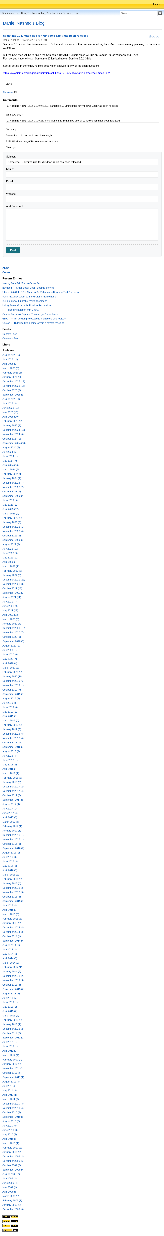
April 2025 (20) (10, 416)
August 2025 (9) (11, 399)
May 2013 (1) (9, 1006)
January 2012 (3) (11, 1064)
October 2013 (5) (11, 984)
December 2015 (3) (13, 888)
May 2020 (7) (9, 659)
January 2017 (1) (11, 830)
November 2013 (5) (13, 980)
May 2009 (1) (9, 1187)
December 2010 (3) (13, 1103)
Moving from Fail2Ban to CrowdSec (21, 283)
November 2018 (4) (13, 738)
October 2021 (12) (12, 588)
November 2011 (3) (12, 1068)
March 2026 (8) (10, 368)
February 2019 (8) (12, 725)
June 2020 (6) (10, 654)
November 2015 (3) (13, 892)
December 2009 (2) (13, 1156)
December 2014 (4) (13, 927)
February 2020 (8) (12, 672)
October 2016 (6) (11, 843)
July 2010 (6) (9, 1125)
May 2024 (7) (9, 460)
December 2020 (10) (13, 628)
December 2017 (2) (13, 786)
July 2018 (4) (9, 755)
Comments (8, 92)
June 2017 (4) (10, 813)
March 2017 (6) (10, 821)
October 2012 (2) (11, 1033)
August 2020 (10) (11, 645)
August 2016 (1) (11, 852)
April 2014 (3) (9, 958)
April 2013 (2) (9, 1011)
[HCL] (10, 1216)
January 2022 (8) (11, 575)
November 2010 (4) (13, 1108)
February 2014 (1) (12, 967)
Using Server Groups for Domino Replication (26, 305)
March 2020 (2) (10, 667)
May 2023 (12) (10, 504)
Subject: (11, 156)
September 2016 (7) (13, 848)
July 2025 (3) (9, 403)
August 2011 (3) (11, 1081)
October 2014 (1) (11, 936)
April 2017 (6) (9, 817)
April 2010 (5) (9, 1139)
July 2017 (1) (9, 808)
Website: (11, 193)
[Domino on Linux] (10, 1221)
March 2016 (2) (10, 874)
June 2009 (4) (10, 1183)
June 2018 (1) (10, 760)
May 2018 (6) (9, 764)
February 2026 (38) (12, 372)
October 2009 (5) (11, 1165)
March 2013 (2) (10, 1015)
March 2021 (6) (10, 619)
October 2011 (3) (11, 1072)
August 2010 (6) (11, 1121)
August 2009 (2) (11, 1174)
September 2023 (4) (13, 496)
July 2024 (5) (9, 452)
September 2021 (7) (13, 592)
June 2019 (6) (10, 707)
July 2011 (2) (9, 1086)
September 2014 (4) (13, 940)
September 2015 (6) (13, 901)
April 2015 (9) (9, 910)
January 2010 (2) (11, 1152)
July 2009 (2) (9, 1178)
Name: (10, 169)
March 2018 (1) (10, 773)
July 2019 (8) (9, 703)
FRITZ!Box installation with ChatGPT (22, 309)
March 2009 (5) (10, 1196)
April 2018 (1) (9, 769)
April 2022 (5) (9, 562)
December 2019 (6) (13, 681)
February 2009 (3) (12, 1200)
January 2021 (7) (11, 623)
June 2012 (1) (10, 1046)
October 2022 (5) (11, 535)
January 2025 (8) (11, 425)
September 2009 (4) (13, 1169)
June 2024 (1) (10, 456)
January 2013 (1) (11, 1024)
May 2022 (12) (10, 557)
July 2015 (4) (9, 905)
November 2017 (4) (13, 791)
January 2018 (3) (11, 782)
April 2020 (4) (9, 663)
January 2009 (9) (11, 1205)
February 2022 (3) (12, 570)
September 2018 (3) (13, 747)
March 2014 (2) (10, 962)
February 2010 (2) (12, 1147)
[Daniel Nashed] (10, 1229)
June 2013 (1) (10, 1002)
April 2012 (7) (9, 1050)
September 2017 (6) (13, 799)
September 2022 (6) (13, 540)
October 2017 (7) (11, 795)
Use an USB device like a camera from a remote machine (33, 323)
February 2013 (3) (12, 1020)
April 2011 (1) (9, 1094)
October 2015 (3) (11, 896)
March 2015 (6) (10, 914)
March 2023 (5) (10, 513)
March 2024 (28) (11, 469)
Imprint (157, 4)
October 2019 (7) (11, 689)
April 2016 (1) (9, 870)
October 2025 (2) (11, 390)
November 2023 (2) (13, 487)
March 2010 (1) (10, 1143)
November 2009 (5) (13, 1161)
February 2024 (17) (12, 474)
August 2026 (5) (11, 355)
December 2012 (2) (13, 1028)
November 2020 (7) (13, 632)
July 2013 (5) (9, 998)
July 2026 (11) (10, 359)
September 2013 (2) (13, 989)
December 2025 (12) (13, 381)
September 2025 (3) (13, 394)
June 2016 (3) (10, 861)
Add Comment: (15, 206)
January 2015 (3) (11, 923)
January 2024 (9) (11, 478)
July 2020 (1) (9, 650)
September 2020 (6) (13, 641)
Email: (10, 181)
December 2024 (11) (13, 430)
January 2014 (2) (11, 971)
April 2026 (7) (9, 363)
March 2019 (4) (10, 720)
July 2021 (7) (9, 601)
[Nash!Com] (10, 1225)
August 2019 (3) (11, 698)
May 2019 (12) (10, 711)
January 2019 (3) (11, 729)
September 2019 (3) (13, 694)
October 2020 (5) (11, 637)
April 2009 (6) (9, 1191)
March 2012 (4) (10, 1055)
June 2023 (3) (10, 500)
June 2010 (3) (10, 1130)
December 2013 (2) (13, 976)
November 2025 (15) (13, 386)
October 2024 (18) (12, 438)
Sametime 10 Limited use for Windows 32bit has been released (45, 35)
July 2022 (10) (10, 548)
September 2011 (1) (13, 1077)
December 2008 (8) (13, 1209)
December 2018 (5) (13, 733)
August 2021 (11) (11, 597)
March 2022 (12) (11, 566)
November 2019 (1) (13, 685)
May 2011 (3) (9, 1090)
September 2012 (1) (13, 1037)
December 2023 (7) (13, 482)
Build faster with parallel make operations (24, 301)
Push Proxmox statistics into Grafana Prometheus (29, 296)
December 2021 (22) (13, 579)
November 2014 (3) (13, 932)
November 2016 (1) (13, 839)
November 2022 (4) (13, 531)
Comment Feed (10, 338)
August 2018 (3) (11, 751)
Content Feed (9, 334)
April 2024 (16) (10, 465)
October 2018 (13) (12, 742)
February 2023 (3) (12, 518)
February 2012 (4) (12, 1059)
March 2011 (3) (10, 1099)
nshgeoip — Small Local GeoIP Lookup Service (28, 287)
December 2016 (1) (13, 835)
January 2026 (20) (12, 377)
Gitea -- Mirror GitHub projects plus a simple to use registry (34, 318)
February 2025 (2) (12, 421)
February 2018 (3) (12, 777)
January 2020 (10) (12, 676)
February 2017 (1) (12, 826)
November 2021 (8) (13, 584)
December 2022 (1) (13, 526)
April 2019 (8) (9, 716)
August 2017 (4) (11, 804)
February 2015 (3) (12, 918)
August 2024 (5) (11, 447)
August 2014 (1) (11, 945)
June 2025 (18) (10, 408)
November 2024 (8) (13, 434)
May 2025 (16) (10, 412)
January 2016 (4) (11, 883)
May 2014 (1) (9, 954)
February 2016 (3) (12, 879)
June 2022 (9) (10, 553)
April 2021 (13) (10, 614)
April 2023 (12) (10, 509)
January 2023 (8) (11, 522)
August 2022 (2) (11, 544)
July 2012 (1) (9, 1042)
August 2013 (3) (11, 993)
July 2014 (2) (9, 949)
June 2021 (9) (10, 606)
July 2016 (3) (9, 857)
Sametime (154, 36)
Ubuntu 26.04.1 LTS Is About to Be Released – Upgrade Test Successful (41, 292)
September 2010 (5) (13, 1117)
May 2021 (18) (10, 610)
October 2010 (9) (11, 1112)
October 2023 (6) (11, 491)
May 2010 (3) (9, 1134)
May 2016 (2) (9, 865)
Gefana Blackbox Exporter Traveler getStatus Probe (30, 314)
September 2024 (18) (14, 443)
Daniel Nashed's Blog (24, 23)
